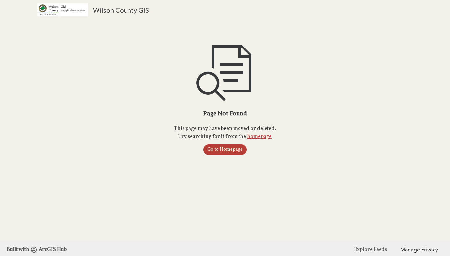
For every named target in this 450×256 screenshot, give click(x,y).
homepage (259, 136)
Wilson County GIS (121, 10)
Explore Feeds (370, 249)
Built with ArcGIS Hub (37, 249)
